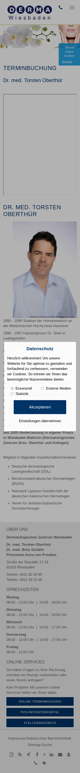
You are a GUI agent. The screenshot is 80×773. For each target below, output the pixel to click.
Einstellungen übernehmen (40, 421)
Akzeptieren (40, 407)
